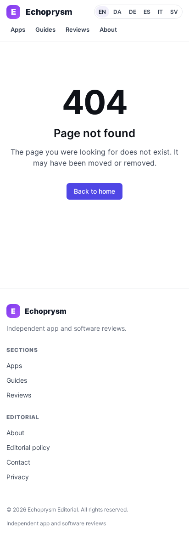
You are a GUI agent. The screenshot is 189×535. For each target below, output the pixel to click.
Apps (18, 29)
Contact (18, 462)
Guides (45, 29)
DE (132, 11)
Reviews (77, 29)
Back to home (94, 191)
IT (160, 11)
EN (102, 11)
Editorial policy (28, 447)
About (108, 29)
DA (117, 11)
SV (174, 11)
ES (147, 11)
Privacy (17, 477)
